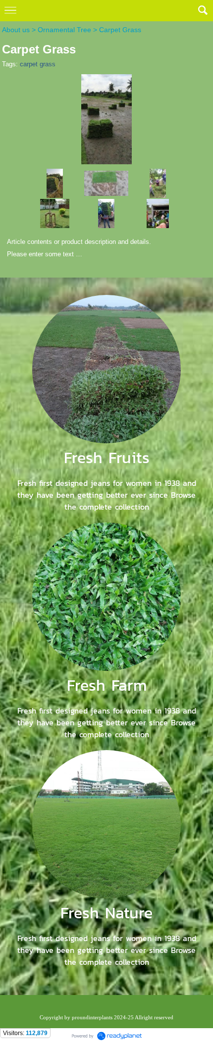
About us (16, 30)
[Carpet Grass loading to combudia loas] (158, 213)
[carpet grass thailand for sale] (158, 183)
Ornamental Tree (64, 30)
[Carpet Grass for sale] (55, 183)
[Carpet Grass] (106, 183)
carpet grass (37, 64)
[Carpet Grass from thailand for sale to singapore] (106, 117)
